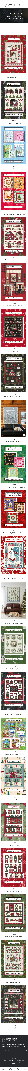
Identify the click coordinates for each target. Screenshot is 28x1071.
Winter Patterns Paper (11, 18)
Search (4, 1060)
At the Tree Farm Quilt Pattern (13, 123)
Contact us (14, 1063)
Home (8, 16)
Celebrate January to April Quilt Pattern (14, 169)
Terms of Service (9, 1062)
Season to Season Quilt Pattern (13, 754)
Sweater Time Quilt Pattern (13, 800)
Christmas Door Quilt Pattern (14, 305)
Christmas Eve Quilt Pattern (13, 351)
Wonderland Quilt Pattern (14, 1028)
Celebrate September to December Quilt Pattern (14, 214)
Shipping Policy (19, 1062)
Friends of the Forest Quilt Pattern (13, 397)
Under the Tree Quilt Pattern (14, 891)
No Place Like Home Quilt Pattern (14, 669)
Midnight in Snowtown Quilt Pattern (14, 578)
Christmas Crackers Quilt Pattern (14, 260)
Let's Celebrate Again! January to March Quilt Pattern (14, 487)
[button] (2, 5)
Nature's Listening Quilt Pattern (14, 623)
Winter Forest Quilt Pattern (13, 982)
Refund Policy (12, 1060)
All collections (17, 16)
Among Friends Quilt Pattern (14, 77)
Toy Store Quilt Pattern (13, 845)
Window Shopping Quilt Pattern (14, 937)
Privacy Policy (20, 1060)
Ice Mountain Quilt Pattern (13, 441)
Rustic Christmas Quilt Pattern (13, 714)
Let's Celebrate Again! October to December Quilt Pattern (14, 533)
